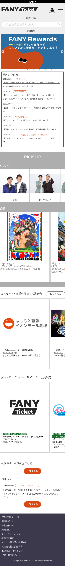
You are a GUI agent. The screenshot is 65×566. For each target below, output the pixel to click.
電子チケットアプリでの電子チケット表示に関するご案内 (26, 120)
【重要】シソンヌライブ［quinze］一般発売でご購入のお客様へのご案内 (32, 109)
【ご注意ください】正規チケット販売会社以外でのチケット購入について (32, 140)
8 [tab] (54, 69)
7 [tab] (48, 69)
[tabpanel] (32, 51)
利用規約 (6, 530)
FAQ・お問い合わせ (11, 555)
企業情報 (6, 525)
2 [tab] (18, 69)
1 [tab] (12, 69)
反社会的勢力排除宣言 (12, 546)
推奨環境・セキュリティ (13, 551)
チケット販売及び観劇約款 (14, 542)
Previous (2, 50)
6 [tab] (42, 69)
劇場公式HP (7, 521)
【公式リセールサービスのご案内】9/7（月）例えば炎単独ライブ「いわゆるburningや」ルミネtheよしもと (31, 84)
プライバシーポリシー (12, 534)
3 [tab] (24, 69)
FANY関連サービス (11, 517)
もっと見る (55, 293)
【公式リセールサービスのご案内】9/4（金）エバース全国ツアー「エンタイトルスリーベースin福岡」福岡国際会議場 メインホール (31, 97)
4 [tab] (30, 69)
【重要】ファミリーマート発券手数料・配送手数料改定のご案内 (29, 129)
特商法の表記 (8, 538)
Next (62, 50)
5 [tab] (36, 69)
